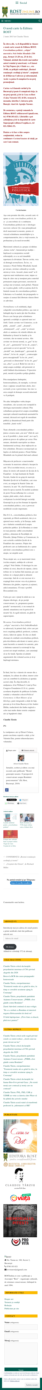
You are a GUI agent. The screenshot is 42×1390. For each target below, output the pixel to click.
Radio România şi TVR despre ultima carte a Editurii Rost (26, 825)
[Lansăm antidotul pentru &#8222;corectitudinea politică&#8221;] (10, 818)
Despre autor (12, 750)
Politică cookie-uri (14, 1381)
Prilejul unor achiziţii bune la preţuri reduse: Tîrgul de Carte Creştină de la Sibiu (10, 842)
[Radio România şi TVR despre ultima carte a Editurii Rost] (27, 818)
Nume (11, 1322)
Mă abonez (10, 947)
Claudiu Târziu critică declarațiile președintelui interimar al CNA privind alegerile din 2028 (19, 969)
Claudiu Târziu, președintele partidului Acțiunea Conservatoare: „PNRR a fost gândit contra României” (19, 999)
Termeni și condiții (12, 1302)
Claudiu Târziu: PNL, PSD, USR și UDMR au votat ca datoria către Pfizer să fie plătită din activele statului (20, 1095)
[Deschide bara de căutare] (39, 21)
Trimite (21, 1370)
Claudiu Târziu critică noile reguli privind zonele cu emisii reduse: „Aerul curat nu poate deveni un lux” (20, 1038)
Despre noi (8, 1299)
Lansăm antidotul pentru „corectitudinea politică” (10, 825)
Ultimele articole (28, 750)
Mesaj (11, 1340)
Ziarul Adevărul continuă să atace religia (19, 1006)
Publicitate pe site (11, 1308)
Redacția (8, 1305)
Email (11, 1331)
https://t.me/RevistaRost (21, 883)
